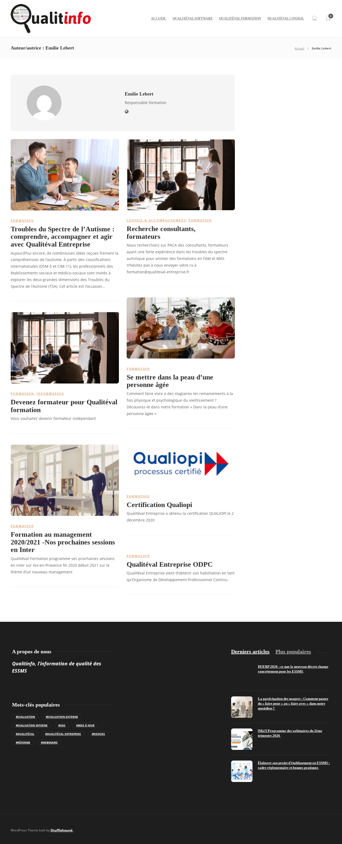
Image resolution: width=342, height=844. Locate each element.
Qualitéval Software (193, 18)
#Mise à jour (85, 725)
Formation (22, 220)
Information (50, 393)
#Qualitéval (25, 734)
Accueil (158, 18)
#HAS (61, 725)
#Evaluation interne (32, 725)
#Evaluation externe (62, 717)
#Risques (98, 734)
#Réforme (23, 742)
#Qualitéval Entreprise (63, 734)
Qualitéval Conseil (285, 18)
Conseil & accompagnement (156, 220)
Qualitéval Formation (240, 18)
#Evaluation (25, 717)
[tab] (250, 652)
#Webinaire (49, 742)
